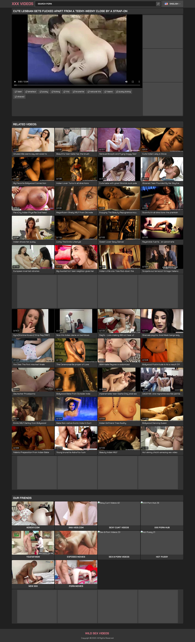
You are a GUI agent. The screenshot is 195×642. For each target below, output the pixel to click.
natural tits (95, 91)
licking (57, 91)
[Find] (158, 4)
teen (19, 91)
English (174, 4)
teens (110, 91)
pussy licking (125, 91)
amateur (32, 91)
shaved (20, 96)
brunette (79, 91)
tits (67, 91)
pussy (45, 91)
